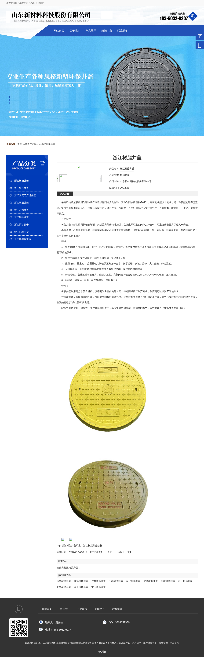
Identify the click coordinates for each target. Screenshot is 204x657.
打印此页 (96, 552)
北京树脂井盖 (64, 587)
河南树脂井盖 (168, 581)
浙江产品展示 (31, 144)
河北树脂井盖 (133, 581)
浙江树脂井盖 (48, 144)
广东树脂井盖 (98, 581)
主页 (19, 144)
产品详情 (64, 194)
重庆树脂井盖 (98, 587)
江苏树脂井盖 (116, 581)
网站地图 (102, 651)
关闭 (110, 552)
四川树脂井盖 (81, 587)
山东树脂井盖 (64, 581)
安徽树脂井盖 (150, 581)
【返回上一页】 (123, 552)
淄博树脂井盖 (81, 581)
